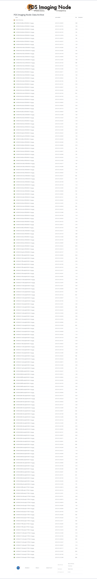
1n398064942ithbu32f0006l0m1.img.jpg (25, 41)
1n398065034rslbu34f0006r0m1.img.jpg (25, 203)
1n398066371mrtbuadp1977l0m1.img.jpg (25, 542)
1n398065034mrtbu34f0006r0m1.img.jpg (25, 185)
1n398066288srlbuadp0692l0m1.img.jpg (25, 469)
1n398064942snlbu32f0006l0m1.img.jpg (25, 117)
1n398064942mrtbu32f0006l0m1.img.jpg (25, 65)
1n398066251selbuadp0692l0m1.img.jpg (25, 337)
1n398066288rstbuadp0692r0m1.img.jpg (25, 447)
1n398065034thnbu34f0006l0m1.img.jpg (25, 240)
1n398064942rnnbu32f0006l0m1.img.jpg (25, 75)
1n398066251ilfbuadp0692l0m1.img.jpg (25, 267)
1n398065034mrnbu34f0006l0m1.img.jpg (25, 175)
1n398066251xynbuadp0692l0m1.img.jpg (25, 368)
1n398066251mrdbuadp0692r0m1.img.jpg (25, 282)
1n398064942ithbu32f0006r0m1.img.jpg (25, 44)
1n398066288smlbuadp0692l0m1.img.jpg (25, 462)
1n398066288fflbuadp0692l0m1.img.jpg (25, 377)
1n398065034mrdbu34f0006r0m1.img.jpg (25, 166)
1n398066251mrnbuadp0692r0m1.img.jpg (25, 294)
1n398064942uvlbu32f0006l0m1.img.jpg (25, 130)
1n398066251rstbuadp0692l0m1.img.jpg (25, 328)
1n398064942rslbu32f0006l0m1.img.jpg (25, 84)
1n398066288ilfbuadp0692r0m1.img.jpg (25, 386)
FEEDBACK (27, 567)
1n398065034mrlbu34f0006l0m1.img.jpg (25, 169)
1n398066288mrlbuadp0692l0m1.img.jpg (25, 401)
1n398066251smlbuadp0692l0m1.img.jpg (25, 346)
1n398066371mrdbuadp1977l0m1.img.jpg (25, 533)
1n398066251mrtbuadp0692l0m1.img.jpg (25, 298)
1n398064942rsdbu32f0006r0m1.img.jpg (25, 81)
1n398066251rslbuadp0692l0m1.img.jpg (25, 316)
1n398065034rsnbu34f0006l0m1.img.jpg (25, 206)
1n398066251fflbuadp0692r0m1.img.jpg (25, 264)
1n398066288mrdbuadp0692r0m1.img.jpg (25, 398)
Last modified (57, 17)
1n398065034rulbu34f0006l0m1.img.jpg (25, 218)
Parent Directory (19, 20)
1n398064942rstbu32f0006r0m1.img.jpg (25, 99)
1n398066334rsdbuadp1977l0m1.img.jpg (25, 508)
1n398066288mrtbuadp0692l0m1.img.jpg (25, 414)
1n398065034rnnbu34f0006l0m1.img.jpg (25, 191)
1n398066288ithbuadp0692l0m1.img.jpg (25, 389)
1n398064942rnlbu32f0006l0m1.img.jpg (25, 72)
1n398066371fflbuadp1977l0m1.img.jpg (25, 523)
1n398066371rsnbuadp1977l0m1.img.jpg (25, 551)
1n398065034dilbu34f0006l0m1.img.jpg (25, 139)
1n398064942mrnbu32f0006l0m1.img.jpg (25, 59)
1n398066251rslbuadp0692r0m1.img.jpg (25, 319)
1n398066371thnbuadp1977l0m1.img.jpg (25, 557)
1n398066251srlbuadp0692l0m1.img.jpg (25, 352)
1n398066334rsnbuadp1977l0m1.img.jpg (25, 514)
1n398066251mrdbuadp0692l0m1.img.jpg (25, 279)
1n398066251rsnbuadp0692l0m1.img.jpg (25, 322)
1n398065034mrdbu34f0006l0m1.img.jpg (25, 163)
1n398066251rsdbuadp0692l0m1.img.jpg (25, 310)
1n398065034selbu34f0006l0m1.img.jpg (25, 221)
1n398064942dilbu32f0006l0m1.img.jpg (25, 23)
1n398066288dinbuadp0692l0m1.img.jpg (25, 374)
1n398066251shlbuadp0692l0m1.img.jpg (25, 340)
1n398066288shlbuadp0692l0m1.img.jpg (25, 456)
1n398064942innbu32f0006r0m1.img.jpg (25, 38)
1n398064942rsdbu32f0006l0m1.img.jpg (25, 78)
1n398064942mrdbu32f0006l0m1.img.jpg (25, 47)
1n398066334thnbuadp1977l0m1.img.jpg (25, 520)
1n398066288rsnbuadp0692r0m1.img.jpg (25, 441)
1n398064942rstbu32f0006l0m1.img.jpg (25, 96)
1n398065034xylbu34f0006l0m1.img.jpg (25, 249)
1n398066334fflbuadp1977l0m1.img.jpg (25, 487)
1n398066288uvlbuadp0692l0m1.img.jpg (25, 478)
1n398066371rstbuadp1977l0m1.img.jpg (25, 554)
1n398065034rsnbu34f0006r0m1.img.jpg (25, 209)
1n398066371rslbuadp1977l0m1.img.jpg (25, 548)
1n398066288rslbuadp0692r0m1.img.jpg (25, 435)
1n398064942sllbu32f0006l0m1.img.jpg (24, 111)
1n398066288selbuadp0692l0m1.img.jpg (25, 453)
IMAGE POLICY (49, 567)
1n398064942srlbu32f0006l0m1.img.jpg (25, 120)
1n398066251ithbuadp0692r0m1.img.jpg (25, 276)
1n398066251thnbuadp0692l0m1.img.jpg (25, 356)
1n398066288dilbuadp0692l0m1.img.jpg (25, 371)
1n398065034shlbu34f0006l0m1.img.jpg (25, 224)
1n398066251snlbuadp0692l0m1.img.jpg (25, 349)
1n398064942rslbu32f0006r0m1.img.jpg (25, 87)
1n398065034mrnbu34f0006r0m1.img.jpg (25, 178)
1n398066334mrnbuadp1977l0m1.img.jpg (25, 502)
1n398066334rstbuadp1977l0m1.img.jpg (25, 517)
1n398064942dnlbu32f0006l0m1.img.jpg (25, 29)
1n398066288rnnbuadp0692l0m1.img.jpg (25, 423)
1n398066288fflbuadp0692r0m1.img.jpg (25, 380)
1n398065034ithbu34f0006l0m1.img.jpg (25, 157)
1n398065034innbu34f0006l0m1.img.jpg (25, 151)
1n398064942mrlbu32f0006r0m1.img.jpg (25, 56)
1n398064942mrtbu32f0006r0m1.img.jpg (25, 69)
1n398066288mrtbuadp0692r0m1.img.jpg (25, 417)
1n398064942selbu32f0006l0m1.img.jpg (25, 105)
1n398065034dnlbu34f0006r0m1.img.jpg (25, 148)
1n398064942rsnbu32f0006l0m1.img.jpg (25, 90)
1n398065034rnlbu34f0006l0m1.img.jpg (25, 188)
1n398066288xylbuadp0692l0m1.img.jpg (25, 481)
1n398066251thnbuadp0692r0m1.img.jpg (25, 359)
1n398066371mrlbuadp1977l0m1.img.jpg (25, 536)
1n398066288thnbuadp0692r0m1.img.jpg (25, 475)
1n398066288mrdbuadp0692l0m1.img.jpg (25, 395)
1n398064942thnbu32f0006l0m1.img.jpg (25, 123)
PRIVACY (37, 567)
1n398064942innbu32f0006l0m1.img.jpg (25, 35)
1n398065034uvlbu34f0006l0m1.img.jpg (25, 246)
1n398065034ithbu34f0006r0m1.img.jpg (25, 160)
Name (17, 17)
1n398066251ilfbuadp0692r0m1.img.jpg (25, 270)
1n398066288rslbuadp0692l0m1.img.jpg (25, 432)
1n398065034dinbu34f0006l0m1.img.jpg (25, 142)
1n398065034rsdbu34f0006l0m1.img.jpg (25, 194)
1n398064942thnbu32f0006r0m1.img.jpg (25, 127)
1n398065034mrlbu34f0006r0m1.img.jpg (25, 172)
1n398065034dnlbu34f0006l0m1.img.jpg (25, 145)
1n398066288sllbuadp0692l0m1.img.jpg (25, 459)
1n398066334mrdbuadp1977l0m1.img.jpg (25, 496)
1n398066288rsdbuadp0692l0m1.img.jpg (25, 426)
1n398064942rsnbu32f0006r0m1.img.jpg (25, 93)
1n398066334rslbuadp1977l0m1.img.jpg (25, 511)
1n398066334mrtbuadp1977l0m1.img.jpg (25, 505)
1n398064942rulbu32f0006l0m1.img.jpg (25, 102)
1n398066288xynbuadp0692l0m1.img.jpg (25, 484)
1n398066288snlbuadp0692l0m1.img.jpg (25, 465)
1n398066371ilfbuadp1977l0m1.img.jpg (25, 527)
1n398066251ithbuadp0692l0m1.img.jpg (25, 273)
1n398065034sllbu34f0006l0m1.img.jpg (24, 227)
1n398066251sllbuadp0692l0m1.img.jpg (25, 343)
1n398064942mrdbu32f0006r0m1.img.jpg (25, 50)
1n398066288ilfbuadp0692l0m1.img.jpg (25, 383)
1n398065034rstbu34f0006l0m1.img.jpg (25, 212)
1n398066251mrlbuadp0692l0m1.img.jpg (25, 285)
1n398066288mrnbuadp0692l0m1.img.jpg (25, 407)
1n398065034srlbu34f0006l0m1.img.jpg (25, 236)
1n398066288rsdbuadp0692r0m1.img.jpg (25, 429)
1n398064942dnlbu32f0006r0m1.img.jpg (25, 32)
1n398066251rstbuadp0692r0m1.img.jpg (25, 331)
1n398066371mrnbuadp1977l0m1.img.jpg (25, 539)
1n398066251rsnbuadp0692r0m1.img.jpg (25, 325)
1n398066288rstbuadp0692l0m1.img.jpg (25, 444)
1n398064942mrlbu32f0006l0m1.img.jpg (25, 53)
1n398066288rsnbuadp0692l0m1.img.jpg (25, 438)
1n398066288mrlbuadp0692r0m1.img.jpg (25, 404)
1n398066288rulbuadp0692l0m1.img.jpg (25, 450)
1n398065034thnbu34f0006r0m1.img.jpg (25, 243)
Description (80, 17)
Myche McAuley (71, 563)
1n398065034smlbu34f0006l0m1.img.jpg (25, 230)
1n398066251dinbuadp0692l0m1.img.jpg (25, 258)
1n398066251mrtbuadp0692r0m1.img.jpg (25, 301)
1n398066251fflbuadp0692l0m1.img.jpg (25, 261)
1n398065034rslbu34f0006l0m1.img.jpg (25, 200)
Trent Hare (70, 565)
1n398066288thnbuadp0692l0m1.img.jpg (25, 472)
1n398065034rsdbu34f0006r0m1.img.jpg (25, 197)
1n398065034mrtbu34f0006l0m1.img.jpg (25, 181)
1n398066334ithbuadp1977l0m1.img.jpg (25, 493)
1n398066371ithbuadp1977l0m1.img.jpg (25, 530)
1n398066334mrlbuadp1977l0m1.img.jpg (25, 499)
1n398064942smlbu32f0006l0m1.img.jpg (25, 114)
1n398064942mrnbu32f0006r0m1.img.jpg (25, 62)
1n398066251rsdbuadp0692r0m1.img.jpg (25, 313)
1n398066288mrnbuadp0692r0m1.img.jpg (25, 410)
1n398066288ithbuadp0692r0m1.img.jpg (25, 392)
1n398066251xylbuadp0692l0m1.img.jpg (25, 365)
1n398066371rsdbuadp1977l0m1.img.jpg (25, 545)
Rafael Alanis (70, 568)
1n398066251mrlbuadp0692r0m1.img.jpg (25, 288)
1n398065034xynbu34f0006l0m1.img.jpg (25, 252)
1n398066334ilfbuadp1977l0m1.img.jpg (25, 490)
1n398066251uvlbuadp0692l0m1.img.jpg (25, 362)
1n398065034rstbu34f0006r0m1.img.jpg (25, 215)
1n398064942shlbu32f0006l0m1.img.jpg (25, 108)
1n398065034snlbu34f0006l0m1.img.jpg (25, 233)
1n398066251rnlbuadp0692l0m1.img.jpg (25, 304)
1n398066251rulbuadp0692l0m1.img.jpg (25, 334)
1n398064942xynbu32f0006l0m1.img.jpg (25, 136)
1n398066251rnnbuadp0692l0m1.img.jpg (25, 307)
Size (76, 17)
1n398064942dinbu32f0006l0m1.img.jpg (25, 26)
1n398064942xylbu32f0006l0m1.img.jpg (25, 133)
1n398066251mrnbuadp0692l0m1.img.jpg (25, 291)
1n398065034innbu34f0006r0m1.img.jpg (25, 154)
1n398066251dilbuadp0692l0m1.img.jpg (25, 255)
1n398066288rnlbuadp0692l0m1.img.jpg (25, 420)
